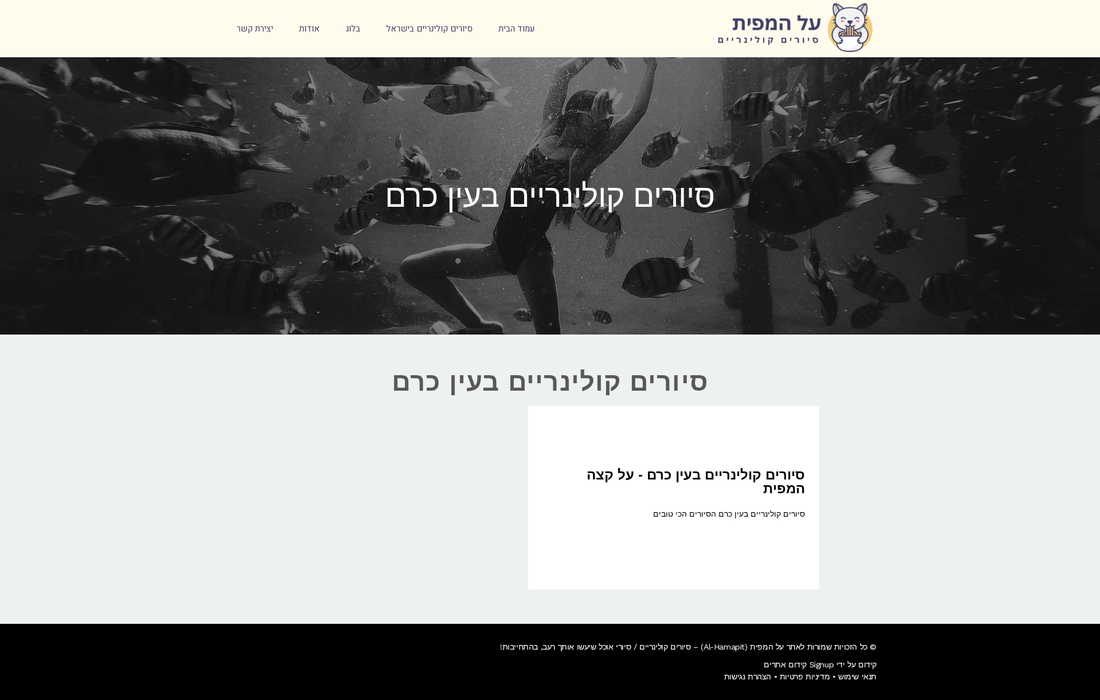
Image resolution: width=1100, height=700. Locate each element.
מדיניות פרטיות (805, 676)
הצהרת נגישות (747, 676)
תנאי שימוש (857, 676)
